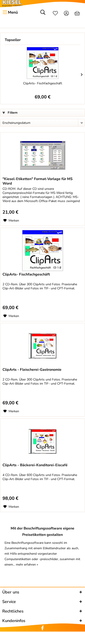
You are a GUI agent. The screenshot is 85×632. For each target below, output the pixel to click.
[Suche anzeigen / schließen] (43, 13)
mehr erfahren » (27, 564)
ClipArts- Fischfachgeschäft (42, 83)
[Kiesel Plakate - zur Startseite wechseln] (12, 3)
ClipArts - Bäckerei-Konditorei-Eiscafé (35, 465)
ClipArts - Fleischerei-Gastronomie (31, 369)
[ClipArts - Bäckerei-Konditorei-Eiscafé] (42, 441)
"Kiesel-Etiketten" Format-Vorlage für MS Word (37, 181)
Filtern (12, 112)
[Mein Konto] (66, 13)
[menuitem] (10, 12)
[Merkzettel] (55, 13)
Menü (13, 12)
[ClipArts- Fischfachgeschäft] (42, 63)
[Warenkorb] (77, 13)
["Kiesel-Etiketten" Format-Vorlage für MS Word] (42, 155)
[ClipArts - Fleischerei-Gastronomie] (42, 345)
